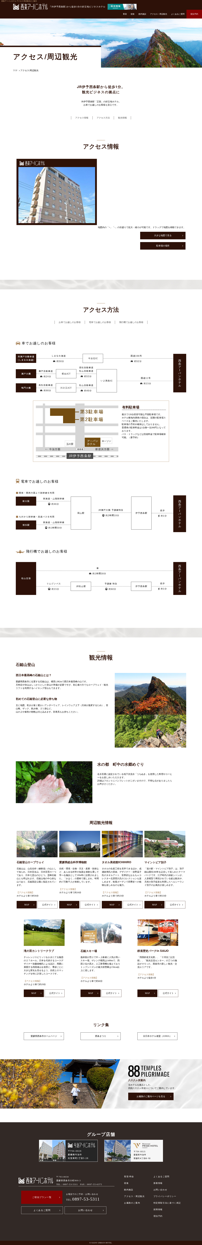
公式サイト (47, 905)
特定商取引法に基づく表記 (167, 1203)
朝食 (133, 14)
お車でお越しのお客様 (70, 322)
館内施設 (142, 14)
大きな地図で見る (163, 235)
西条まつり (100, 1036)
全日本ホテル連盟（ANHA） (157, 1036)
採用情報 (158, 1209)
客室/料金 (129, 1176)
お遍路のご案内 (132, 1203)
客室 (125, 14)
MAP (26, 905)
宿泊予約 (194, 14)
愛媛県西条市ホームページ (44, 1036)
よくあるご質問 (178, 14)
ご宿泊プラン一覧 (42, 1197)
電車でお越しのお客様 (100, 322)
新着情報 (158, 1183)
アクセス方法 (103, 118)
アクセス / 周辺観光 (158, 14)
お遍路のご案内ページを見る (151, 1096)
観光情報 (122, 118)
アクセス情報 (81, 118)
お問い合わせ (85, 1210)
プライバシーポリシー (164, 1196)
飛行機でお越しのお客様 (131, 322)
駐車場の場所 (162, 246)
